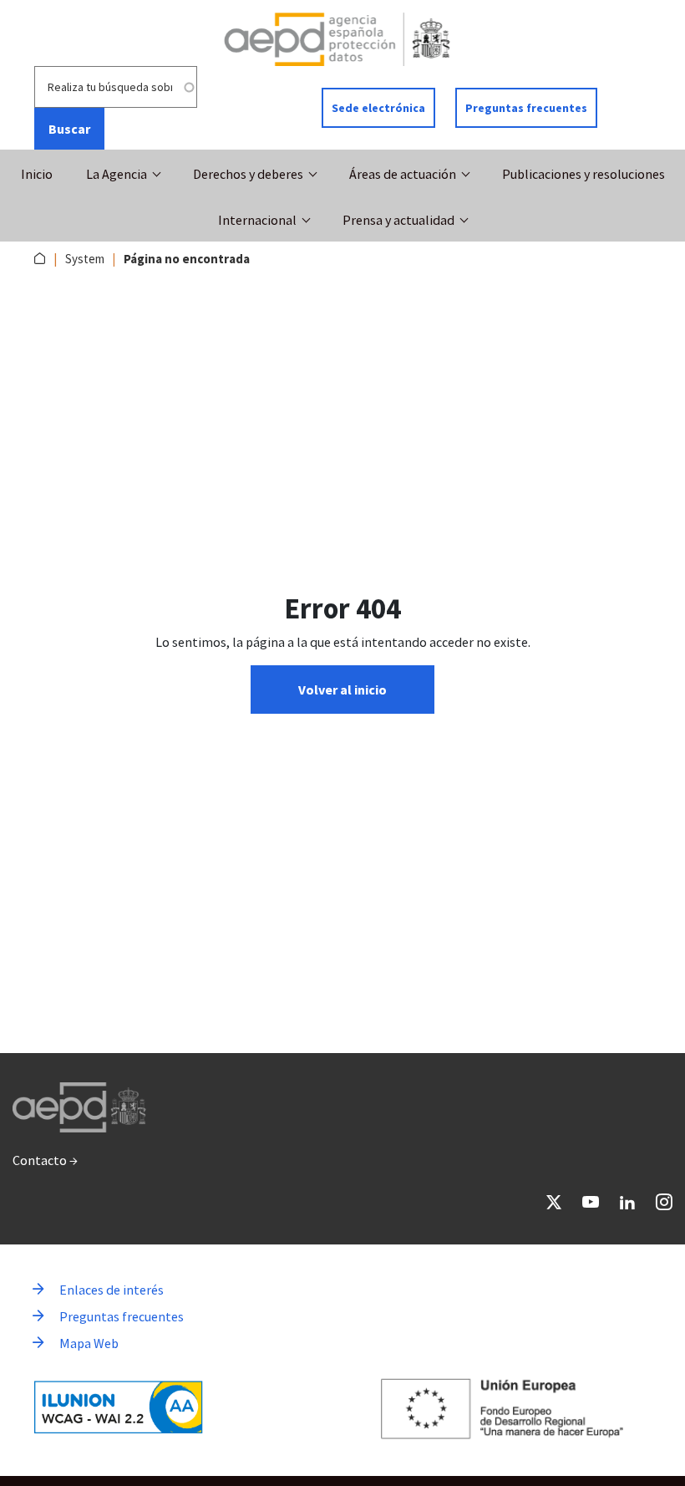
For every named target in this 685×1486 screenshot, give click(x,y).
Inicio (37, 173)
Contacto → (45, 1160)
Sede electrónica (378, 107)
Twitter (553, 1201)
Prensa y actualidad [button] (398, 219)
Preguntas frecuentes (526, 107)
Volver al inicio (342, 689)
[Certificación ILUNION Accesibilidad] (118, 1407)
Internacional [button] (257, 219)
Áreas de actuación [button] (402, 173)
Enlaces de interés (111, 1289)
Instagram (664, 1201)
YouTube (590, 1201)
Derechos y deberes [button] (248, 173)
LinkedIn (627, 1201)
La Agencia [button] (116, 173)
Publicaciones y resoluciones (583, 173)
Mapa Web (89, 1343)
